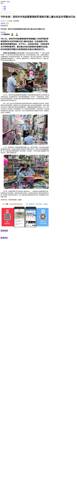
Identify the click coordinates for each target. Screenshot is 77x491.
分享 (2, 32)
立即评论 (3, 23)
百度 (5, 8)
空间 (6, 25)
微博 (4, 25)
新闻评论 (4, 238)
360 (4, 9)
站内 (5, 6)
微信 (2, 25)
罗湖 (8, 1)
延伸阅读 (4, 231)
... (8, 25)
